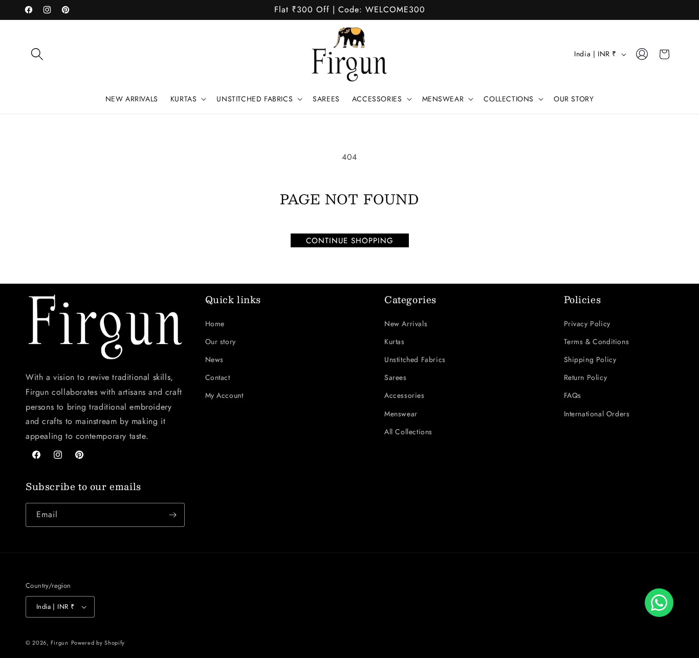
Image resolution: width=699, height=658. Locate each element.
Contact (217, 377)
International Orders (597, 414)
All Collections (408, 432)
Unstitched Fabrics (415, 359)
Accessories (404, 395)
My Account (224, 395)
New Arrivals (405, 324)
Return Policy (585, 377)
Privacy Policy (587, 324)
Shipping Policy (590, 359)
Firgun (60, 643)
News (214, 359)
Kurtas (394, 341)
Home (215, 324)
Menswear (401, 414)
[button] (37, 54)
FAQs (572, 395)
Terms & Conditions (596, 341)
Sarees (395, 377)
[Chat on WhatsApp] (659, 602)
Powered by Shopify (98, 643)
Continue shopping (350, 240)
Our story (220, 341)
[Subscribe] (173, 515)
